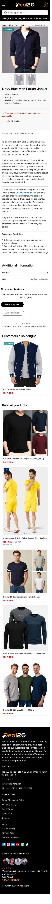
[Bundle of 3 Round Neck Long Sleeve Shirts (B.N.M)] (25, 433)
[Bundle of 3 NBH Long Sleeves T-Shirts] (25, 684)
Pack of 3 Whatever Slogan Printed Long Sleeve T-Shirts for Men (25, 653)
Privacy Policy (8, 833)
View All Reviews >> (12, 879)
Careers (5, 818)
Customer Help (9, 828)
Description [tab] (7, 133)
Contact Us (7, 813)
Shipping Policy (9, 804)
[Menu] (6, 5)
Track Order (7, 809)
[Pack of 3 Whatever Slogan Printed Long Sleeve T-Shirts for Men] (25, 628)
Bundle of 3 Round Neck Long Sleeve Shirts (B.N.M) (23, 459)
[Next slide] (43, 50)
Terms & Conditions (11, 837)
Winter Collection (22, 25)
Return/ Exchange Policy (13, 800)
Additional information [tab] (25, 133)
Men (11, 25)
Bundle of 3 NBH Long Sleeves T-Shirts (18, 710)
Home (4, 25)
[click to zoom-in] (25, 50)
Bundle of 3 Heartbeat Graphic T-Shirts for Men (21, 597)
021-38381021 (8, 779)
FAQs (4, 824)
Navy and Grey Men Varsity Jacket (17, 389)
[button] (45, 5)
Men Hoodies (36, 25)
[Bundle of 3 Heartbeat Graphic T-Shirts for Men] (25, 571)
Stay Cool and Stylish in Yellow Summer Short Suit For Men (25, 538)
